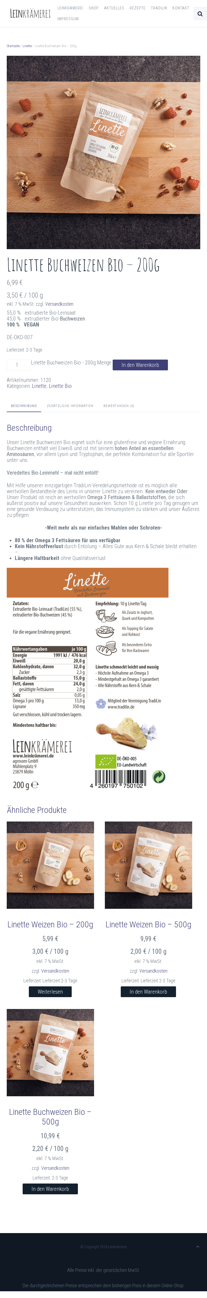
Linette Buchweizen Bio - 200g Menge (71, 362)
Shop (94, 8)
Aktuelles (114, 8)
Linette (27, 46)
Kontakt (180, 8)
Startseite (13, 46)
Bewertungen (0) (119, 406)
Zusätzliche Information (70, 406)
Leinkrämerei (70, 8)
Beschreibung (24, 406)
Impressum (68, 19)
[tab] (24, 406)
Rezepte (138, 8)
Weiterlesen (50, 992)
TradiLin (159, 8)
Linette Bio (60, 386)
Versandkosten (59, 304)
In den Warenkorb (140, 365)
